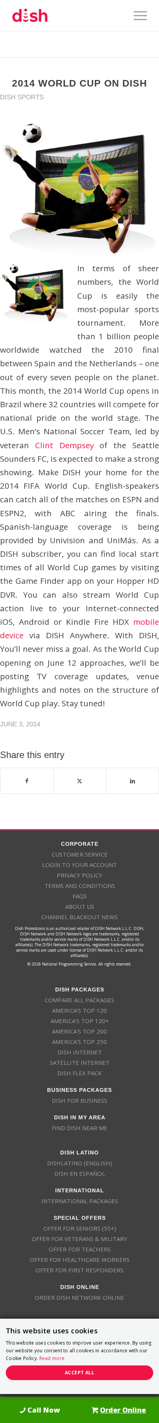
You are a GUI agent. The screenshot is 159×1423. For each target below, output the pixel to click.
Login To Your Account (79, 865)
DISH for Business (79, 1100)
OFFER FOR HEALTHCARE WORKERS (80, 1259)
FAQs (80, 896)
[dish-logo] (66, 15)
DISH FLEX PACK (79, 1073)
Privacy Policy (79, 875)
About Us (79, 906)
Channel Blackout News (79, 917)
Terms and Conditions (79, 885)
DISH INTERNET (80, 1052)
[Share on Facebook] (26, 781)
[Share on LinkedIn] (132, 781)
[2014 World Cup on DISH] (79, 189)
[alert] (79, 1356)
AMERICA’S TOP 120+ (80, 1021)
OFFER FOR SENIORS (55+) (79, 1228)
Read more (52, 1358)
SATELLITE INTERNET (80, 1062)
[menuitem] (136, 15)
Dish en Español (79, 1173)
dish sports (22, 97)
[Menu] (136, 15)
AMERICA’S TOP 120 (79, 1010)
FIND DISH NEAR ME (79, 1128)
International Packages (79, 1201)
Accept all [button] (79, 1372)
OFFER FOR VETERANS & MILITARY (79, 1239)
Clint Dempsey (64, 445)
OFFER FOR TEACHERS (80, 1249)
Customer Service (80, 854)
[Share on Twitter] (80, 781)
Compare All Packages (79, 1000)
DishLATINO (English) (79, 1163)
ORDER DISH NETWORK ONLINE (79, 1297)
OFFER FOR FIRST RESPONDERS (79, 1270)
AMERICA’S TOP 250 (79, 1042)
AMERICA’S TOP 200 (79, 1031)
